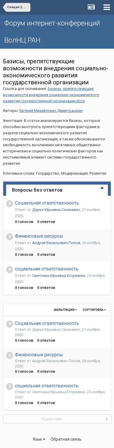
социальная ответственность (46, 269)
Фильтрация (64, 309)
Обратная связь (66, 439)
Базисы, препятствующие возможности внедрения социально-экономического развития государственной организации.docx (51, 94)
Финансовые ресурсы (39, 236)
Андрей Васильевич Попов (56, 243)
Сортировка (93, 309)
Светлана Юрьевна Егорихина (58, 275)
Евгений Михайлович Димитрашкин (51, 110)
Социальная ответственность (47, 203)
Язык (38, 439)
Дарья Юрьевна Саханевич (56, 209)
